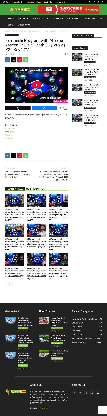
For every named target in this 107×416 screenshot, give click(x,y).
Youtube (9, 138)
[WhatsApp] (25, 59)
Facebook (9, 128)
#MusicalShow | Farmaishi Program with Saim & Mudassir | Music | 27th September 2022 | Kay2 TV (36, 273)
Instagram (9, 132)
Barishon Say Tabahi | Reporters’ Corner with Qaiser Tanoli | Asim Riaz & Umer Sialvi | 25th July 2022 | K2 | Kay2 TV (53, 175)
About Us (23, 18)
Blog (10, 24)
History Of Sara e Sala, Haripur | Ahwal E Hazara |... (59, 353)
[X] (98, 2)
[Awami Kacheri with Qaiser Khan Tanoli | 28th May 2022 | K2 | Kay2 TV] (77, 87)
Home (11, 18)
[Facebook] (85, 2)
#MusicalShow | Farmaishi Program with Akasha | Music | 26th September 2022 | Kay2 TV (58, 273)
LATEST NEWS (24, 24)
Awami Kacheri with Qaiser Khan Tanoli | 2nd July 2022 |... (91, 57)
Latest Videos (54, 18)
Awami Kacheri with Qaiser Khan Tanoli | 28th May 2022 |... (91, 87)
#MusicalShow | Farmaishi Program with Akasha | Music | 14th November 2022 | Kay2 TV (58, 215)
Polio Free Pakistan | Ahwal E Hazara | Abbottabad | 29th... (58, 338)
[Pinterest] (19, 59)
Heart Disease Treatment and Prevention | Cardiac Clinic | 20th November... (25, 358)
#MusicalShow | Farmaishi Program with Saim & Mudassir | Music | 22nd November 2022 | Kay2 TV (14, 215)
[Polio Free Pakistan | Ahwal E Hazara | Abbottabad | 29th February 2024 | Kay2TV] (44, 338)
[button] (101, 18)
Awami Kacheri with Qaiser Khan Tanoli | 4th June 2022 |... (91, 72)
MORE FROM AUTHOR (35, 189)
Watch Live (72, 18)
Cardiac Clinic (22, 328)
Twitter (8, 135)
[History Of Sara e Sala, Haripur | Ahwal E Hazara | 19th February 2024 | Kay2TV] (44, 353)
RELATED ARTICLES (15, 189)
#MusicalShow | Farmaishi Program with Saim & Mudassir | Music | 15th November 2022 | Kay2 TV (36, 215)
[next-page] (11, 283)
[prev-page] (6, 283)
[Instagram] (89, 2)
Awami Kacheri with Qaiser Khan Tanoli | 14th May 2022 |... (91, 118)
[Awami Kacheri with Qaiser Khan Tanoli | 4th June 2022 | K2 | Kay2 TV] (77, 72)
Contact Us (89, 18)
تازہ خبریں (61, 2)
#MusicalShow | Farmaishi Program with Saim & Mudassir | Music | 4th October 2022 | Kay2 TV (58, 244)
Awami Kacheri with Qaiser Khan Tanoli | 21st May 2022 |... (91, 102)
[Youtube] (102, 2)
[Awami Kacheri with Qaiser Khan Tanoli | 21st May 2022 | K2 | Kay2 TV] (77, 102)
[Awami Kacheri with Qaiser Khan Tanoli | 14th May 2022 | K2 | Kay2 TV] (77, 118)
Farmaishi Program (19, 31)
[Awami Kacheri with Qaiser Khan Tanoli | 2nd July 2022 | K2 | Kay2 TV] (77, 57)
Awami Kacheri (90, 62)
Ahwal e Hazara (57, 328)
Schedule (38, 18)
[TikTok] (94, 2)
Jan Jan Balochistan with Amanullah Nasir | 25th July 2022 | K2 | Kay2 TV (19, 174)
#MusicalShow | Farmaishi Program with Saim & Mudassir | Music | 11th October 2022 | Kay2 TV (14, 244)
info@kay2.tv (46, 408)
